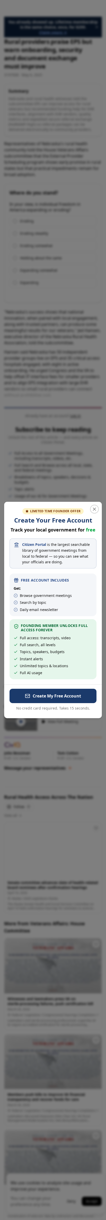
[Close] (94, 509)
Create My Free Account (57, 696)
